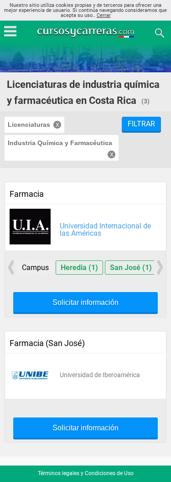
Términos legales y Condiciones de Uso (86, 473)
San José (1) (131, 267)
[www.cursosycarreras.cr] (86, 32)
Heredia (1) (79, 267)
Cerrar (104, 15)
